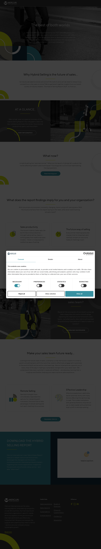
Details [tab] (50, 259)
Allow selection (50, 294)
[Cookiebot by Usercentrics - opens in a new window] (84, 253)
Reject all (22, 294)
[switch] (39, 285)
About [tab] (80, 259)
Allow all (79, 294)
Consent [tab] (21, 259)
